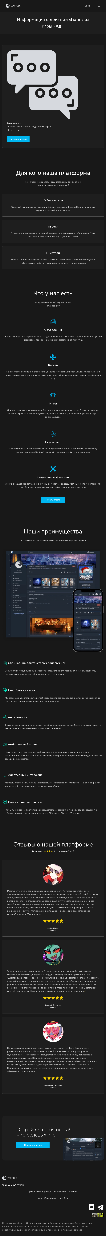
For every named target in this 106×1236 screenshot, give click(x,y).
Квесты (73, 1191)
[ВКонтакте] (91, 1208)
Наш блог (63, 1198)
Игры (39, 1198)
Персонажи (50, 1198)
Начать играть (53, 499)
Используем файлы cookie (15, 1223)
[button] (99, 5)
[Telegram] (100, 1208)
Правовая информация (40, 1191)
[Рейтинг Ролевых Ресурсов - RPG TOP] (98, 1216)
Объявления (60, 1191)
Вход (87, 5)
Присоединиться (18, 139)
